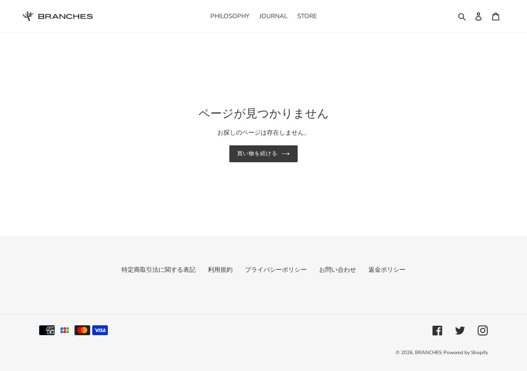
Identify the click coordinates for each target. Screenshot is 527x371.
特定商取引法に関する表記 (158, 270)
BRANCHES (428, 352)
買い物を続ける (257, 153)
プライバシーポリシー (276, 270)
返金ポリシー (387, 270)
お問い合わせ (337, 270)
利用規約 (220, 270)
